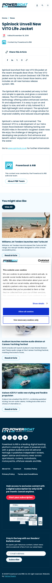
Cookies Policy (30, 469)
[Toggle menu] (47, 5)
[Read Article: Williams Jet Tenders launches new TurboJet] (26, 225)
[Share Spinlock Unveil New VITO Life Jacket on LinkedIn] (12, 60)
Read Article (11, 255)
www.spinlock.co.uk (17, 148)
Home (4, 18)
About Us (6, 469)
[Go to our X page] (9, 437)
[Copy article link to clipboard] (26, 60)
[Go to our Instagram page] (15, 437)
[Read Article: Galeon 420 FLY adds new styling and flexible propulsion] (26, 376)
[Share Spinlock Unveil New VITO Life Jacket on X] (17, 60)
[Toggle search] (42, 5)
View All (8, 207)
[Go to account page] (37, 5)
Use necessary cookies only (26, 320)
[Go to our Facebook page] (4, 437)
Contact (17, 469)
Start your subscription (21, 497)
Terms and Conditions (28, 474)
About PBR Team (16, 181)
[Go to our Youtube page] (25, 437)
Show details (38, 303)
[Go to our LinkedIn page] (20, 437)
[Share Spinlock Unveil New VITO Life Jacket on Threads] (22, 60)
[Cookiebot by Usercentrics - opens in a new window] (38, 261)
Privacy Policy (8, 474)
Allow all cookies (26, 311)
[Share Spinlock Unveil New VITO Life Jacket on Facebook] (7, 60)
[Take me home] (15, 5)
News (12, 18)
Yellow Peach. (10, 576)
